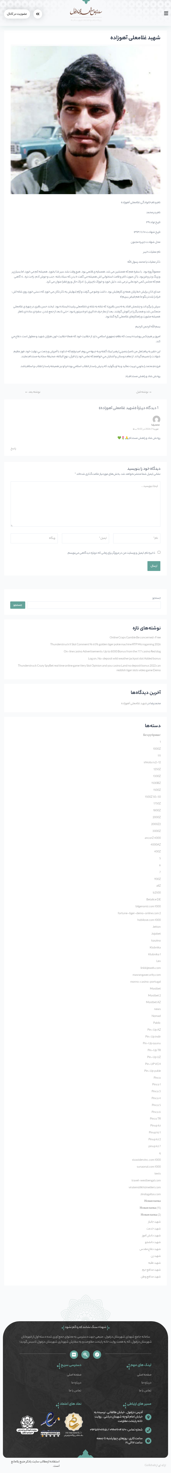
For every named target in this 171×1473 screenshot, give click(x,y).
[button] (135, 14)
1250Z (157, 769)
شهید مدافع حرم (151, 1270)
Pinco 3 (156, 1092)
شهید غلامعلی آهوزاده (134, 703)
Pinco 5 (156, 1105)
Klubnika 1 (154, 955)
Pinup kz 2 (154, 1140)
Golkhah (150, 1465)
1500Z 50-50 (153, 797)
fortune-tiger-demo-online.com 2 (139, 913)
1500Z (157, 790)
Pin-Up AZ (154, 1030)
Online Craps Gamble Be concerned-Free (135, 638)
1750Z (157, 804)
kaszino (156, 941)
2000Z (157, 817)
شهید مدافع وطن (151, 1277)
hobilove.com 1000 (149, 920)
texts (158, 1174)
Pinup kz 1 (155, 1133)
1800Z (157, 811)
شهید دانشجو (153, 1242)
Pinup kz (155, 1126)
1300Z (157, 776)
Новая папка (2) (151, 1215)
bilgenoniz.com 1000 (148, 907)
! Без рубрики (152, 735)
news (157, 1009)
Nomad (156, 1016)
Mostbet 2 (154, 996)
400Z (157, 852)
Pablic (157, 1023)
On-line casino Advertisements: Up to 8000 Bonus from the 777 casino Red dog (112, 652)
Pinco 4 (156, 1098)
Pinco (157, 1078)
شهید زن (156, 1256)
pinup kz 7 (154, 1146)
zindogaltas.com (151, 1194)
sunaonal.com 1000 (149, 1167)
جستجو (156, 598)
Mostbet (155, 989)
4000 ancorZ (153, 838)
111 (159, 756)
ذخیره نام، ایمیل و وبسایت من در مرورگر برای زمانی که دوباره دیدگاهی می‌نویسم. (111, 553)
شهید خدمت (153, 1229)
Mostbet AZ (153, 1002)
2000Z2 (156, 824)
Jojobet (156, 934)
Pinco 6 (156, 1112)
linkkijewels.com (151, 968)
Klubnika (155, 948)
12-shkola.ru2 (152, 763)
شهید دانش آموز (151, 1236)
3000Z (156, 831)
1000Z (157, 749)
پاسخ (13, 449)
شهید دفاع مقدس (150, 1249)
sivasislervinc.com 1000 (146, 1160)
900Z (157, 879)
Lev (158, 961)
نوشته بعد (32, 392)
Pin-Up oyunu (152, 1043)
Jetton (157, 927)
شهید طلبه (154, 1263)
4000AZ (156, 845)
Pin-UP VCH (153, 1064)
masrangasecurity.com (147, 975)
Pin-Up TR (154, 1050)
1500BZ (156, 783)
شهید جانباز (154, 1222)
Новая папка (152, 1201)
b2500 (157, 893)
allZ (158, 886)
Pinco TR (155, 1119)
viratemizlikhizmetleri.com (145, 1188)
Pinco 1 (156, 1085)
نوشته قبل (144, 392)
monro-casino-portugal (145, 982)
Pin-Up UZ (154, 1057)
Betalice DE (153, 900)
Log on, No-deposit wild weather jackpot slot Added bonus (124, 659)
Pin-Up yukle (152, 1071)
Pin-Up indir (153, 1037)
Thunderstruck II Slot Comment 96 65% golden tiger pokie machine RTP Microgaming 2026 (105, 645)
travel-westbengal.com (146, 1181)
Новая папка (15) (150, 1208)
